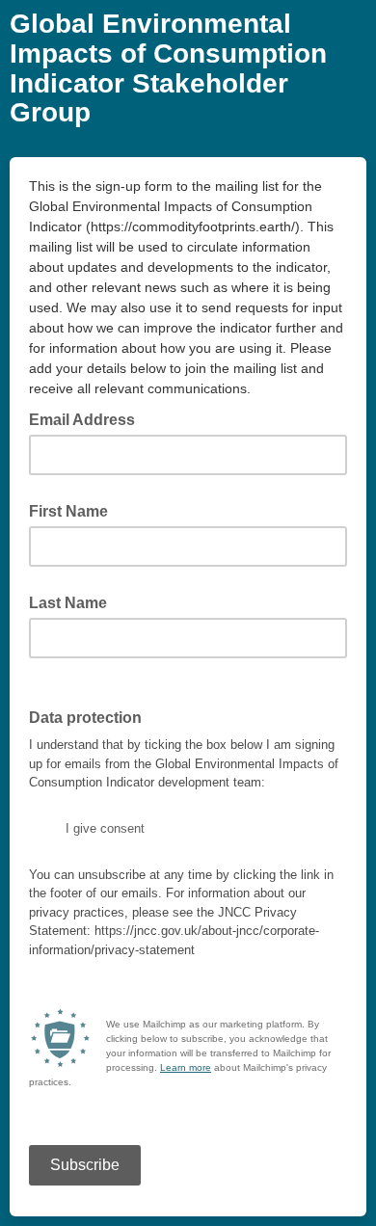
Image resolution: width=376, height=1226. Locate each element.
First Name (68, 511)
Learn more (185, 1067)
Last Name (68, 603)
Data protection (91, 716)
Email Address (88, 418)
